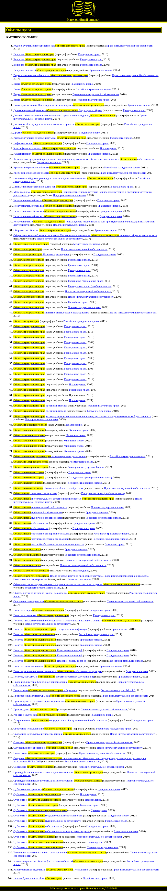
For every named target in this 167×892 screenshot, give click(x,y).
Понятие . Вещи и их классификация (50, 629)
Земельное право (114, 544)
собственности (30, 523)
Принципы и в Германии (45, 690)
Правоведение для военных (102, 847)
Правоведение (108, 148)
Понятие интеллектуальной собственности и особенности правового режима (77, 620)
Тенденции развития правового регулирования (59, 852)
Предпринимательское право (93, 99)
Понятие (34, 634)
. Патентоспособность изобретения (48, 488)
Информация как (37, 143)
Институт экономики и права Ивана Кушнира (78, 888)
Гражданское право (89, 54)
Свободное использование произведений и (52, 733)
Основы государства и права (84, 307)
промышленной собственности (40, 507)
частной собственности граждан (41, 538)
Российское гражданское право (93, 89)
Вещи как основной (39, 70)
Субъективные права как (43, 789)
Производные (35, 709)
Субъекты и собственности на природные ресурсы (51, 831)
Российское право (78, 301)
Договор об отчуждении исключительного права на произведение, (64, 115)
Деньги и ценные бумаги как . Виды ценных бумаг (57, 110)
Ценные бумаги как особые (37, 878)
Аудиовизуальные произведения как (49, 45)
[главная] (83, 15)
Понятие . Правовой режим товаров (49, 660)
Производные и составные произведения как (54, 700)
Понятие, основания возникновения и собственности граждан (57, 671)
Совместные (34, 752)
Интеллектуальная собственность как (49, 137)
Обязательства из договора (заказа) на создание (59, 592)
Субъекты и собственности (37, 826)
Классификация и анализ (44, 148)
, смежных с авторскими (35, 493)
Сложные (37, 742)
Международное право (86, 243)
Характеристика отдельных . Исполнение (50, 869)
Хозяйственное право (95, 878)
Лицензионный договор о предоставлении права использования (63, 178)
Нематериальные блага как (43, 205)
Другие (33, 132)
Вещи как (33, 54)
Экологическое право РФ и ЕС (118, 690)
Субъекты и (37, 794)
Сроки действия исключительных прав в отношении (58, 772)
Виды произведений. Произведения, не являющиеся (58, 104)
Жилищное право (79, 429)
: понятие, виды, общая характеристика (51, 312)
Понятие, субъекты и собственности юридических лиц (53, 676)
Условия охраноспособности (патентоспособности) (58, 861)
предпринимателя (39, 410)
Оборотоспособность (42, 230)
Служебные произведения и (43, 747)
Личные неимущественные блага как (50, 186)
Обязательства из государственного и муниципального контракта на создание (76, 584)
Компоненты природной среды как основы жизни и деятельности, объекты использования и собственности (83, 158)
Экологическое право (49, 162)
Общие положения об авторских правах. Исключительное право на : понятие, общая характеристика (85, 235)
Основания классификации (48, 601)
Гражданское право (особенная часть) (89, 286)
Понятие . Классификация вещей (47, 650)
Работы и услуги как (40, 714)
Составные (33, 766)
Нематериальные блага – (43, 200)
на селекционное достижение (49, 456)
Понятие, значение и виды (44, 666)
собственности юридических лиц (41, 533)
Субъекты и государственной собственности (47, 815)
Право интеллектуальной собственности (129, 45)
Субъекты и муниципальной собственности (47, 820)
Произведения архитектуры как (46, 695)
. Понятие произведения (41, 254)
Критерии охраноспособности (46, 167)
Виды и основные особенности (50, 75)
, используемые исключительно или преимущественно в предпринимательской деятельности (82, 416)
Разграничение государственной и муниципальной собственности (60, 720)
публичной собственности (37, 512)
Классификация (38, 153)
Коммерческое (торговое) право (86, 466)
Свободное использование (42, 728)
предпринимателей (40, 405)
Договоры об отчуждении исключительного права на (56, 124)
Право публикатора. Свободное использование (54, 681)
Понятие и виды (38, 609)
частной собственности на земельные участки (48, 544)
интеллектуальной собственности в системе (63, 498)
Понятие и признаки (41, 615)
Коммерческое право (99, 410)
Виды (32, 83)
